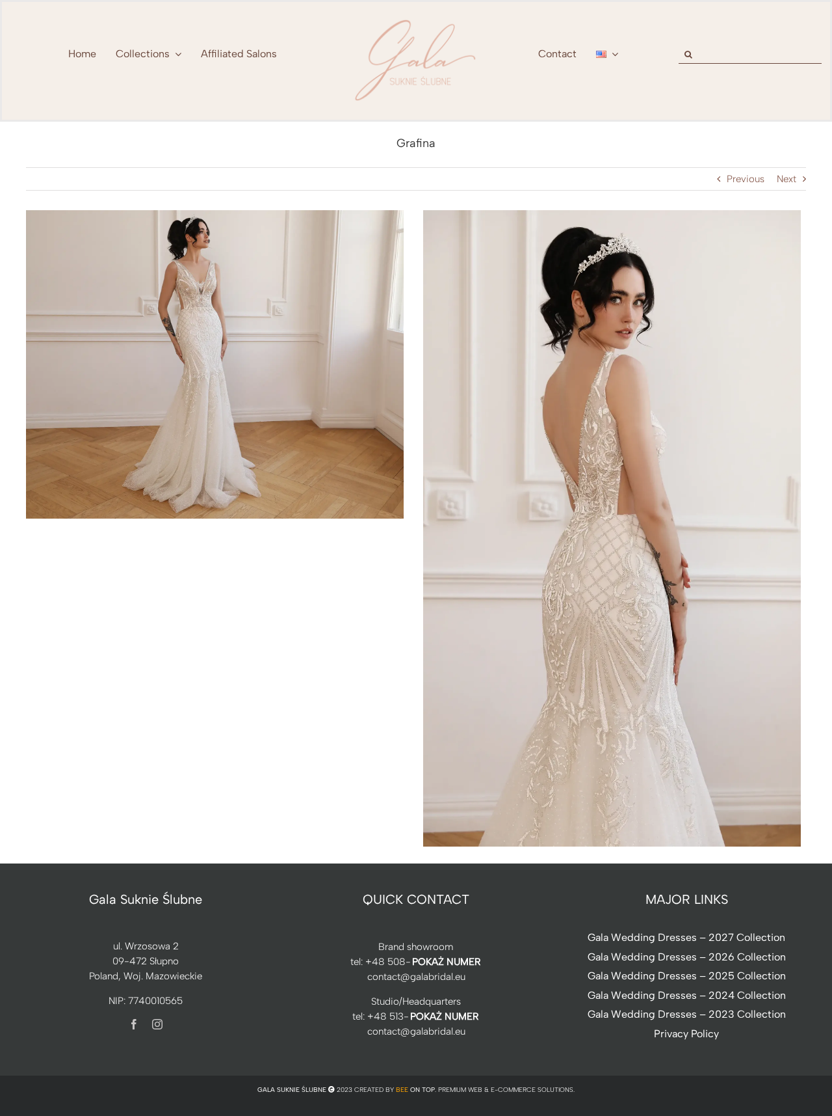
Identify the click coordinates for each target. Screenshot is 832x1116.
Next (786, 179)
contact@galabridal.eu (416, 977)
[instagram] (157, 1024)
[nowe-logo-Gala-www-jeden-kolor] (416, 19)
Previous (745, 179)
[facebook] (134, 1024)
